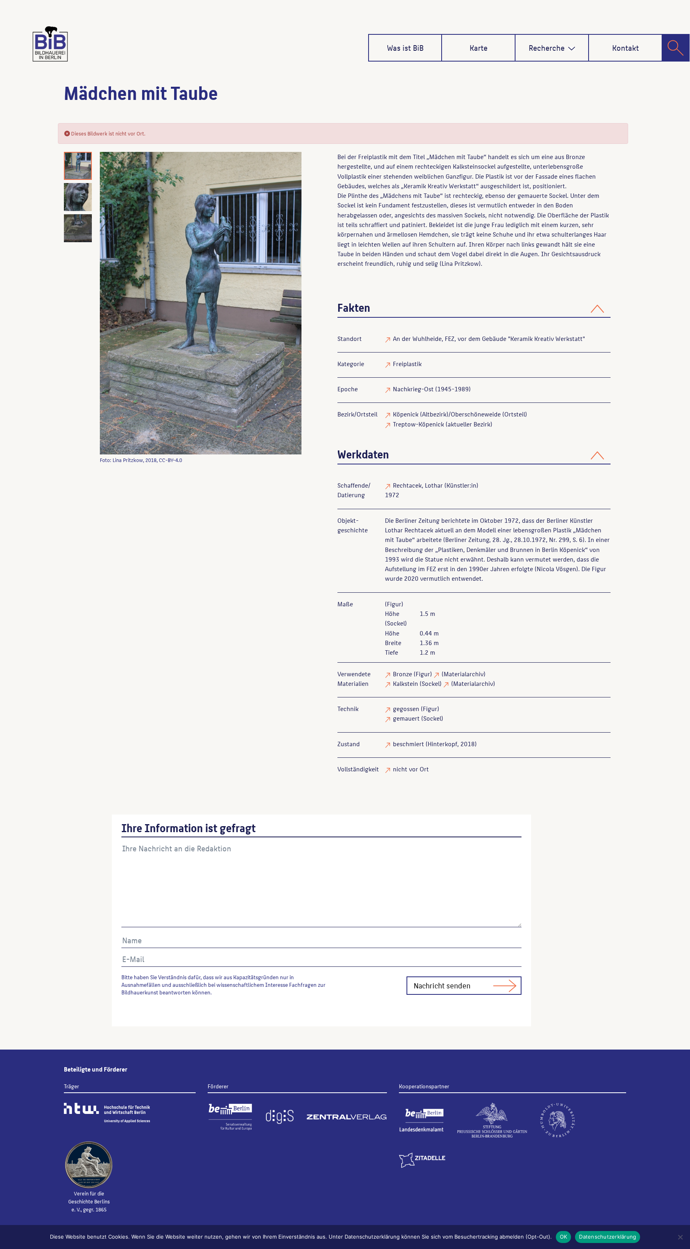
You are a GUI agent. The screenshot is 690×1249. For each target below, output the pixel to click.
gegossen (406, 708)
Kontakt (625, 48)
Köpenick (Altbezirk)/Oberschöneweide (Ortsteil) (460, 414)
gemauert (406, 718)
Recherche (547, 48)
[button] (571, 48)
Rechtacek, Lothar (418, 485)
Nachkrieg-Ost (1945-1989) (432, 389)
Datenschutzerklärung (607, 1236)
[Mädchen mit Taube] (200, 303)
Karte (479, 48)
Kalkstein (405, 683)
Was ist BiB (405, 48)
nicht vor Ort (411, 769)
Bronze (402, 674)
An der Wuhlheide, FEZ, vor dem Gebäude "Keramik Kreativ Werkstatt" (489, 338)
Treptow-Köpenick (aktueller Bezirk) (442, 424)
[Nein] (680, 1237)
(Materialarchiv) (464, 674)
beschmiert (408, 744)
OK (563, 1236)
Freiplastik (407, 364)
